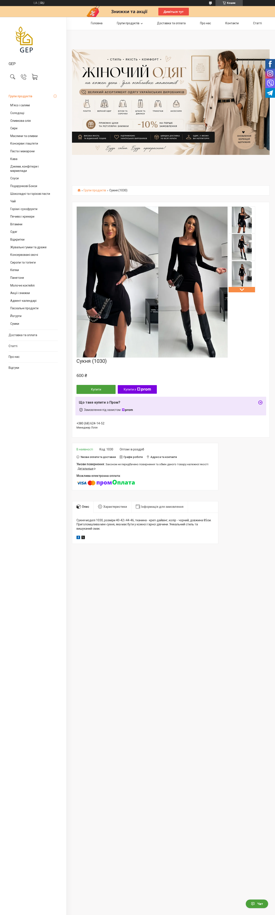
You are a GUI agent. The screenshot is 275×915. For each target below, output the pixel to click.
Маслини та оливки (24, 136)
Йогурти (15, 316)
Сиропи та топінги (23, 262)
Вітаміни (16, 224)
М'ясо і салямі (20, 105)
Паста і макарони (22, 151)
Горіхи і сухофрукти (23, 209)
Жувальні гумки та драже (28, 247)
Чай (13, 201)
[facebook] (78, 538)
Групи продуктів (20, 96)
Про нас (14, 356)
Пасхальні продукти (24, 308)
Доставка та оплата (23, 335)
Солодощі (17, 113)
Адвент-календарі (23, 300)
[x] (83, 538)
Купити (96, 389)
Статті (13, 346)
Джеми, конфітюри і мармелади (24, 168)
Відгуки (14, 367)
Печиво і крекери (22, 216)
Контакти (232, 23)
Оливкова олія (20, 120)
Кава (13, 159)
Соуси (14, 178)
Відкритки (17, 239)
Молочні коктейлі (22, 285)
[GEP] (33, 39)
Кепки (14, 270)
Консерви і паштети (24, 143)
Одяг (13, 231)
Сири (13, 128)
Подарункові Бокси (23, 186)
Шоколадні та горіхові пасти (30, 193)
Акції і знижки (20, 293)
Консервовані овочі (24, 254)
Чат (260, 904)
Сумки (14, 323)
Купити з (130, 389)
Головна (96, 23)
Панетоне (17, 277)
